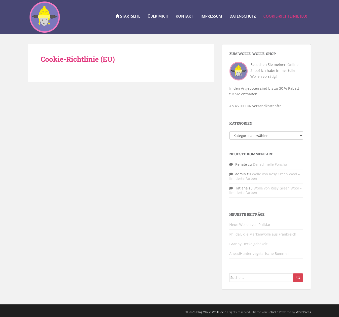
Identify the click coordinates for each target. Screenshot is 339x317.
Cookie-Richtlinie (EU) (285, 16)
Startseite (129, 16)
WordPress (303, 312)
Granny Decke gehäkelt (248, 243)
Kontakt (184, 16)
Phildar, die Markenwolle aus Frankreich (262, 234)
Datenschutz (243, 16)
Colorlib (273, 312)
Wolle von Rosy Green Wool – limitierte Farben (264, 176)
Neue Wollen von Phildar (250, 224)
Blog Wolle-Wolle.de (210, 312)
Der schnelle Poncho (270, 164)
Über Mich (158, 16)
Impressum (211, 16)
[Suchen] (298, 277)
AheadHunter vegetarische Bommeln (260, 253)
